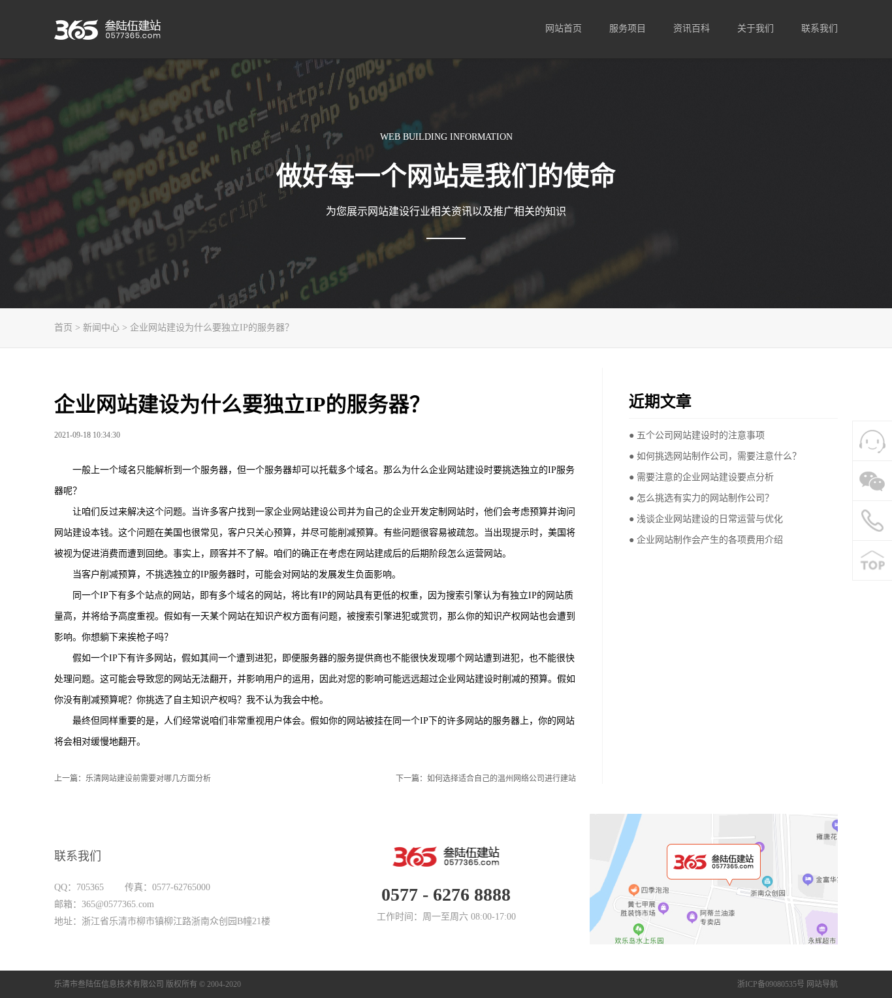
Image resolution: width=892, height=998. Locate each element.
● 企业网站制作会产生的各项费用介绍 (706, 540)
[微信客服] (872, 480)
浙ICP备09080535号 (770, 984)
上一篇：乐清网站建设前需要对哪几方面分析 (132, 778)
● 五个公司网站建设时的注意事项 (697, 435)
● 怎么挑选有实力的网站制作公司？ (701, 498)
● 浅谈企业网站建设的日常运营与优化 (706, 519)
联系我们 (819, 28)
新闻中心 (101, 327)
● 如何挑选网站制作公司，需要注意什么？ (715, 456)
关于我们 (755, 28)
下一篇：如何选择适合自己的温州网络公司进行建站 (486, 778)
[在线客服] (872, 440)
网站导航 (822, 984)
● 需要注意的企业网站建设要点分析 (701, 477)
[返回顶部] (872, 560)
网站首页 (563, 28)
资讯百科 (691, 28)
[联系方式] (872, 520)
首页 (63, 327)
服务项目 (627, 28)
